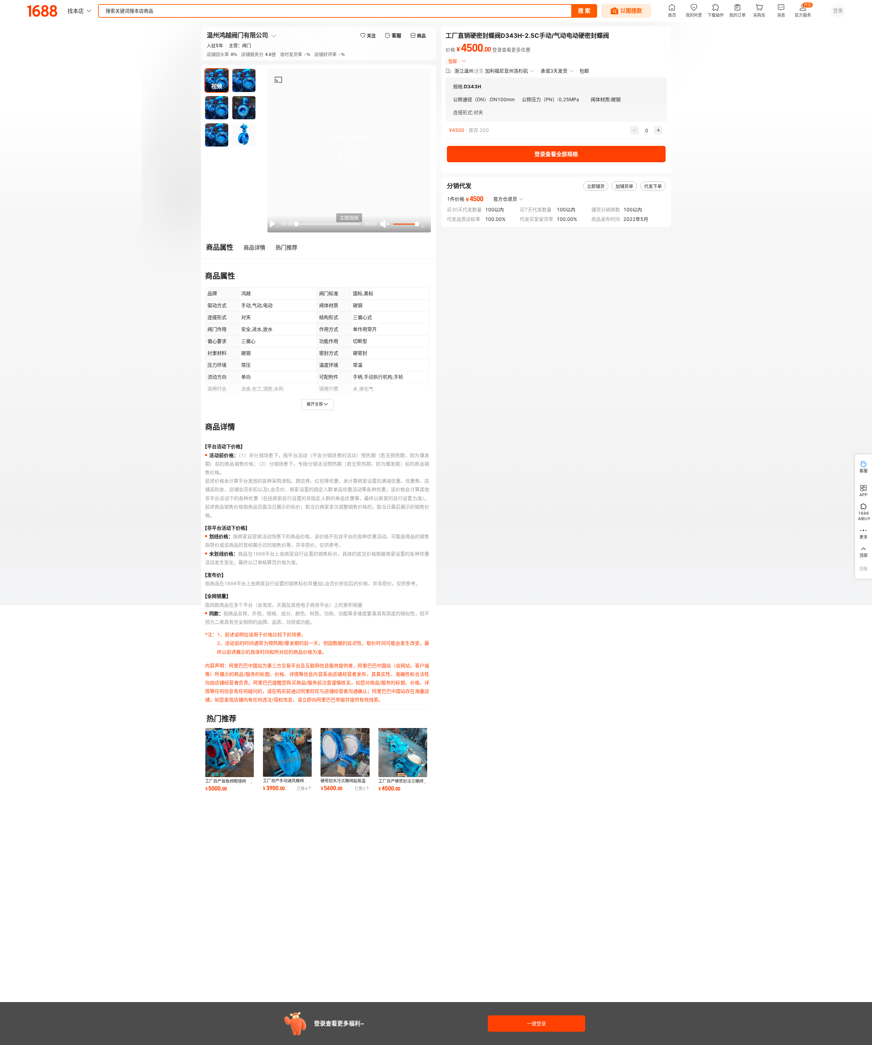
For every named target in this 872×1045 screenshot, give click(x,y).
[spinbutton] (646, 130)
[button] (349, 156)
